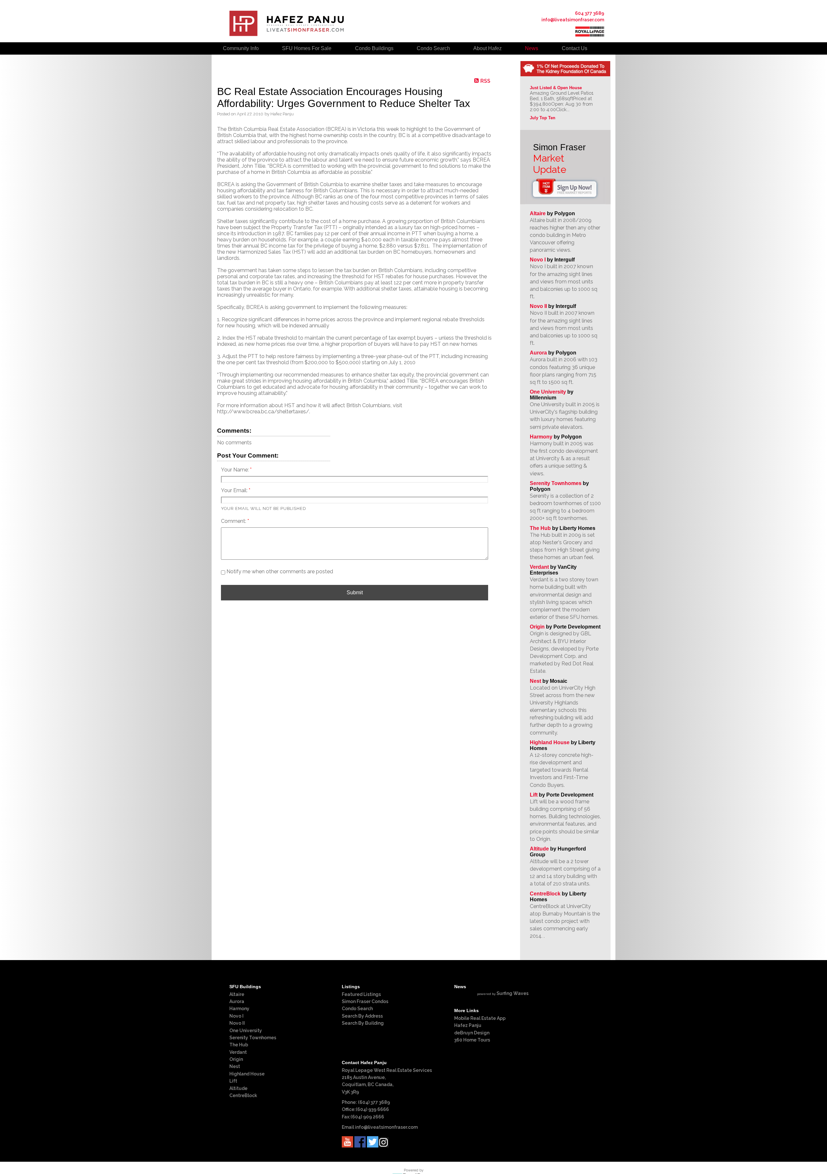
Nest (535, 681)
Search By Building (363, 1023)
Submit (355, 592)
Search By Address (362, 1016)
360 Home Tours (472, 1039)
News (531, 48)
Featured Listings (361, 994)
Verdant (539, 567)
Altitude (539, 848)
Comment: (234, 521)
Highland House (550, 742)
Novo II (538, 306)
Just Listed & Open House (556, 87)
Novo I (538, 259)
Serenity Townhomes (555, 483)
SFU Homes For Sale (306, 48)
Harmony (541, 436)
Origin (537, 626)
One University (548, 392)
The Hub (540, 528)
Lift (534, 795)
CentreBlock (545, 893)
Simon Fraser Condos (365, 1001)
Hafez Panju (467, 1025)
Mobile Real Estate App (480, 1018)
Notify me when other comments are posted (279, 571)
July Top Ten (542, 117)
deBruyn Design (471, 1032)
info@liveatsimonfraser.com (572, 19)
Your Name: (235, 470)
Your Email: (235, 490)
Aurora (538, 352)
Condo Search (357, 1008)
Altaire (538, 213)
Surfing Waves (513, 993)
